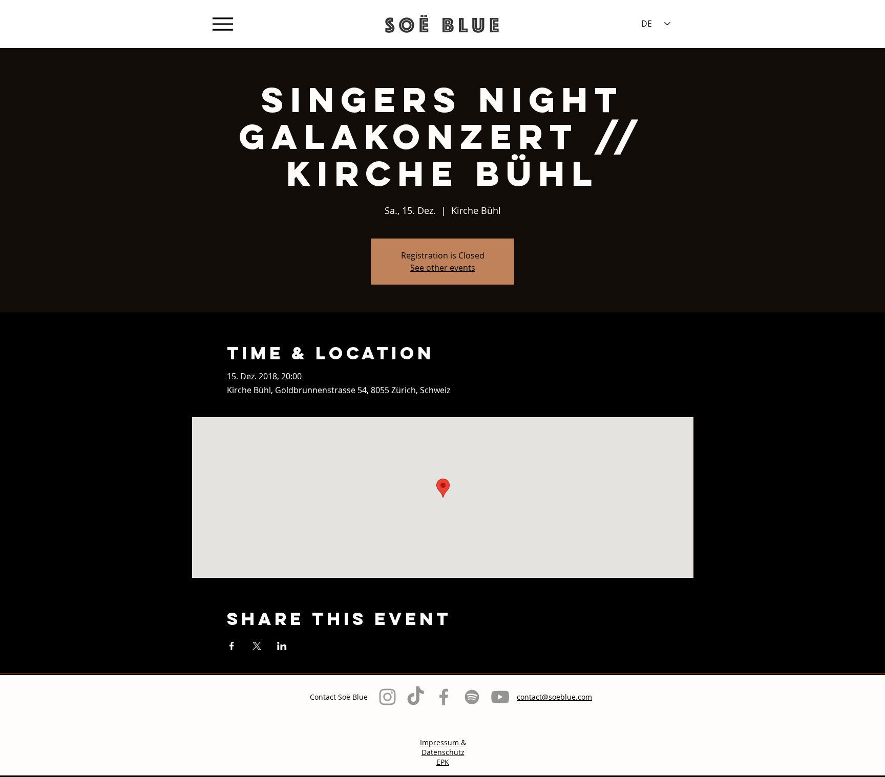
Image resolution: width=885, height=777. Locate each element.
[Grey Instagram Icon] (387, 697)
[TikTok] (416, 697)
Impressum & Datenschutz (443, 747)
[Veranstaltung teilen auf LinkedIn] (282, 646)
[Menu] (222, 23)
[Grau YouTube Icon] (500, 697)
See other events (442, 267)
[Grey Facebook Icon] (444, 697)
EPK (442, 762)
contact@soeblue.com (554, 697)
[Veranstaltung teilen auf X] (257, 646)
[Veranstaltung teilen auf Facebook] (232, 646)
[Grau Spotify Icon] (472, 697)
